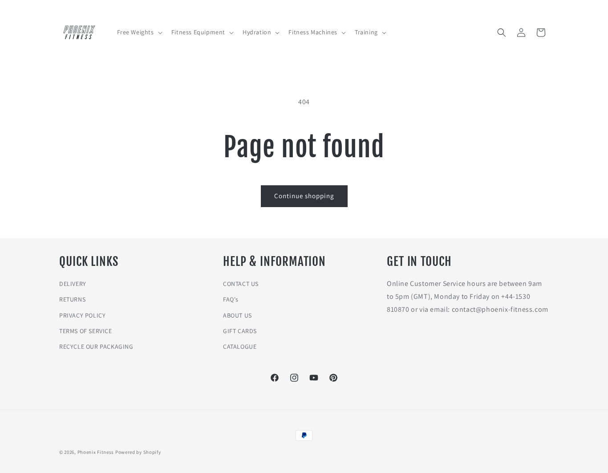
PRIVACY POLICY (82, 315)
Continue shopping (304, 196)
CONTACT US (241, 284)
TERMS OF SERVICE (85, 331)
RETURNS (72, 299)
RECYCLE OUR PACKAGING (96, 347)
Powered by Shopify (138, 452)
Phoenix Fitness (95, 452)
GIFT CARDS (240, 331)
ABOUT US (237, 315)
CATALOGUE (239, 347)
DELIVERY (72, 284)
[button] (139, 32)
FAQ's (231, 299)
